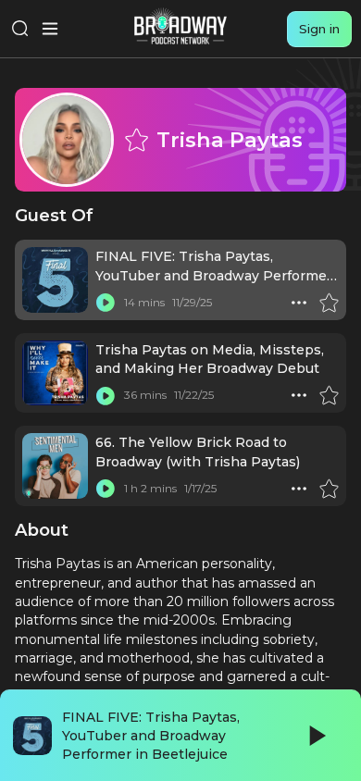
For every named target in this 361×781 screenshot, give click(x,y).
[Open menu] (50, 29)
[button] (299, 302)
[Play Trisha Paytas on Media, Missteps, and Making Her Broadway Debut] (105, 395)
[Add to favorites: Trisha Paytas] (136, 140)
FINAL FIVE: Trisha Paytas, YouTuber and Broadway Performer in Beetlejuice (213, 275)
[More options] (299, 302)
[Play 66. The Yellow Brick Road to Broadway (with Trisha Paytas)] (105, 488)
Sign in (319, 28)
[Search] (20, 29)
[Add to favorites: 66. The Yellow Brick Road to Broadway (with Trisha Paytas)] (328, 488)
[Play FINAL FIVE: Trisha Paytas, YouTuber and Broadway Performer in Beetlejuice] (105, 302)
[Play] (315, 735)
